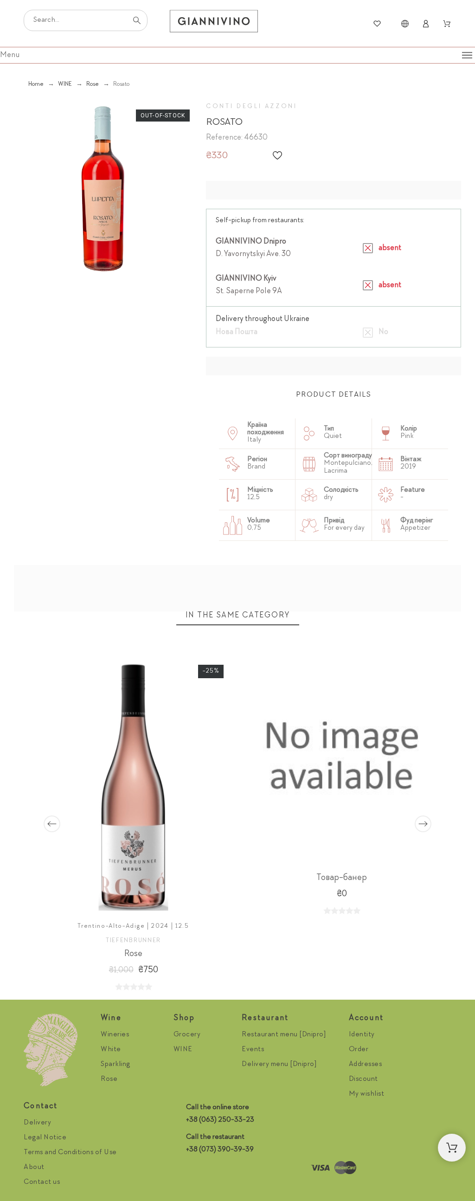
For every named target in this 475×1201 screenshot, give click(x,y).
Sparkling (115, 1064)
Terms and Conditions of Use (70, 1152)
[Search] (137, 20)
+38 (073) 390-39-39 (220, 1150)
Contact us (42, 1182)
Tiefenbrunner (133, 940)
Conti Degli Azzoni (251, 106)
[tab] (333, 395)
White (111, 1049)
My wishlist (367, 1094)
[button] (277, 155)
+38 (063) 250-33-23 (220, 1120)
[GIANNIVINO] (214, 24)
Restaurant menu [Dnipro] (284, 1035)
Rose (133, 953)
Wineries (115, 1035)
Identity (362, 1035)
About (34, 1167)
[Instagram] (195, 1168)
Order (359, 1049)
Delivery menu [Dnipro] (279, 1064)
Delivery (37, 1123)
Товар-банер (341, 878)
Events (253, 1049)
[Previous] (52, 824)
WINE (183, 1049)
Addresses (365, 1064)
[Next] (423, 824)
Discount (363, 1079)
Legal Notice (45, 1138)
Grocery (187, 1035)
